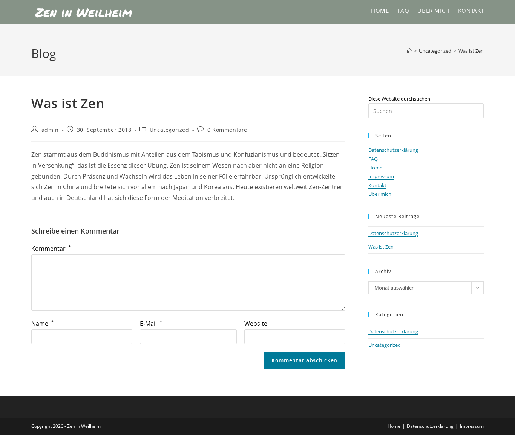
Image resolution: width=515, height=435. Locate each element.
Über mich (379, 194)
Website (255, 323)
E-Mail (151, 323)
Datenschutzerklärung (393, 150)
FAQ (373, 159)
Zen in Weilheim (83, 12)
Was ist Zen (471, 50)
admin (50, 129)
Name (42, 323)
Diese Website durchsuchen (399, 98)
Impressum (381, 176)
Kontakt (377, 185)
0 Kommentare (227, 129)
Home (375, 167)
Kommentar (51, 248)
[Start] (409, 50)
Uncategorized (169, 129)
